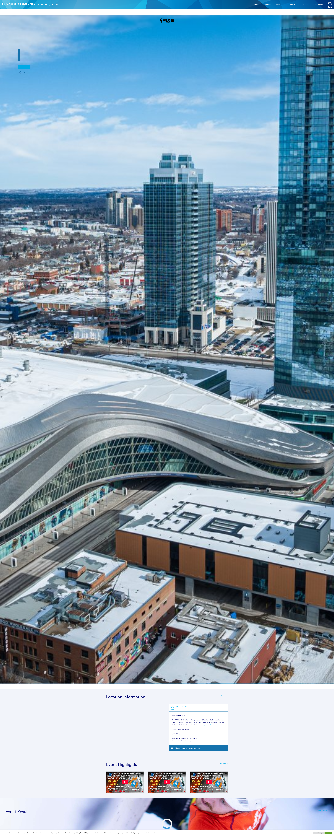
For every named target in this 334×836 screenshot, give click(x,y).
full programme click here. (208, 725)
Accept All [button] (328, 833)
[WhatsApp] (57, 4)
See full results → (323, 810)
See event (223, 763)
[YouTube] (46, 4)
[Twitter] (39, 4)
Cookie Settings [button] (318, 833)
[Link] (329, 4)
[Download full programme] (172, 748)
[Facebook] (42, 4)
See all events (223, 696)
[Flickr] (53, 4)
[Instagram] (49, 4)
